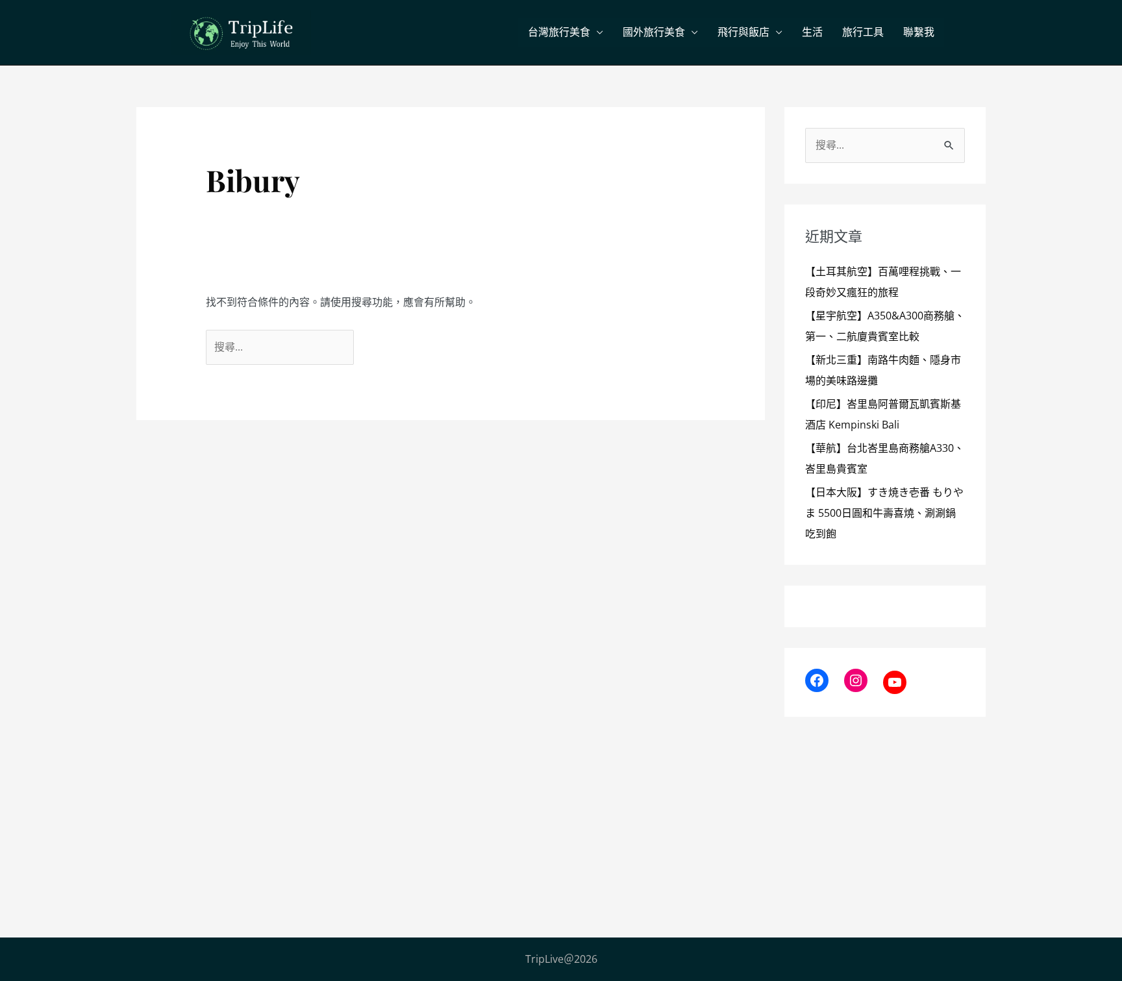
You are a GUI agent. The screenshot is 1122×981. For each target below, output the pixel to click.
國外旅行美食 (654, 32)
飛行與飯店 (743, 32)
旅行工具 (863, 32)
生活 (812, 32)
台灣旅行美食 (559, 32)
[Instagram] (855, 680)
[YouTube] (894, 682)
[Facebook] (817, 680)
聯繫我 (918, 32)
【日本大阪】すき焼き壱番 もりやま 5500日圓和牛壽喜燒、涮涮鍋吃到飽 (884, 513)
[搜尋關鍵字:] (281, 347)
